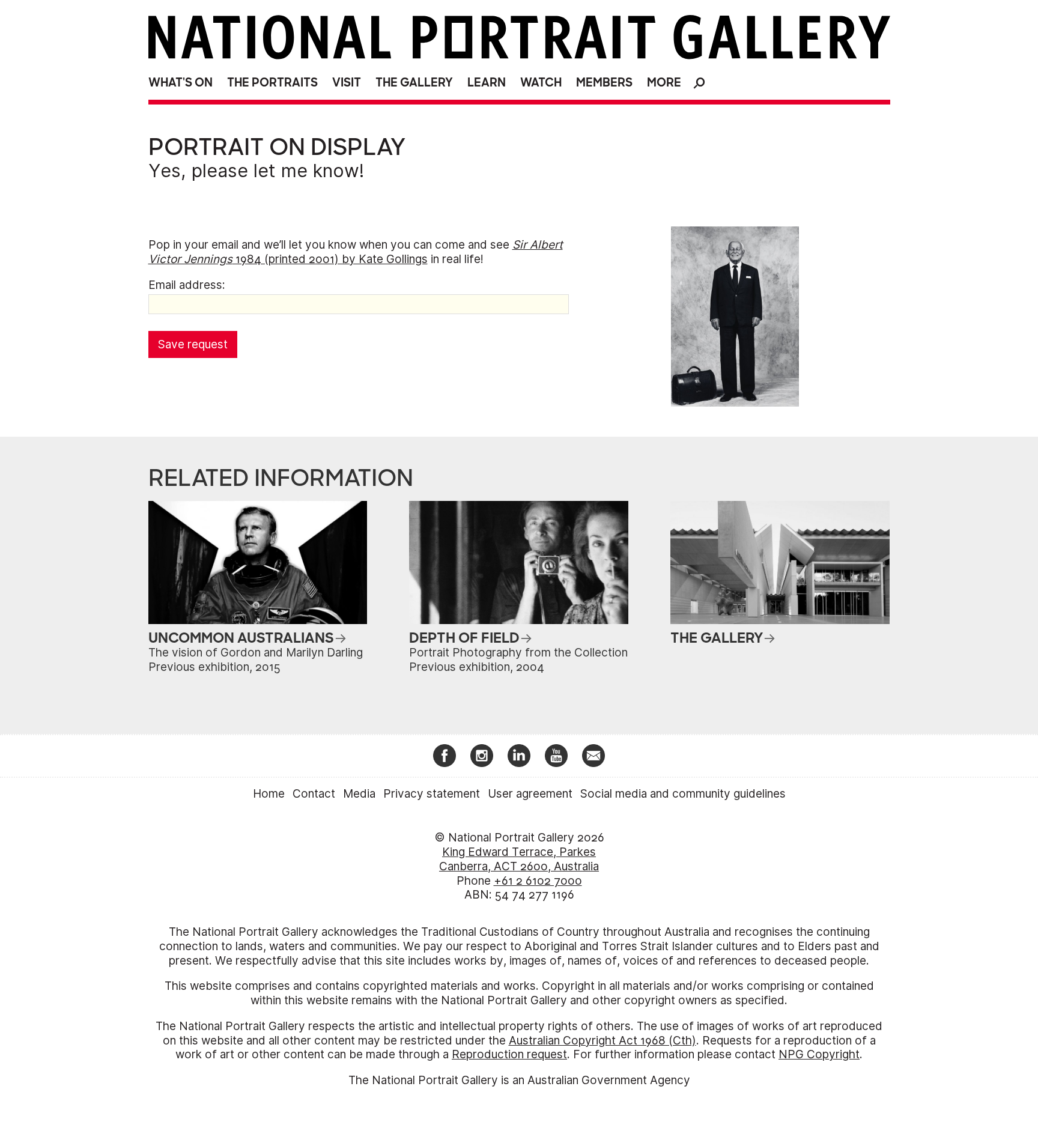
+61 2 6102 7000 (538, 881)
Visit (346, 82)
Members (604, 82)
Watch (541, 82)
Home (269, 794)
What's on (180, 82)
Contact (314, 794)
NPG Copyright (819, 1054)
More (664, 82)
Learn (486, 82)
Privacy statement (431, 794)
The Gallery (414, 82)
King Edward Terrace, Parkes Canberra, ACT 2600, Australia (519, 859)
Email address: (186, 285)
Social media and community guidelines (683, 794)
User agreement (530, 794)
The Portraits (272, 82)
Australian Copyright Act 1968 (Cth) (602, 1041)
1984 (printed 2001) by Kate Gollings (355, 252)
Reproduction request (509, 1054)
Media (359, 794)
